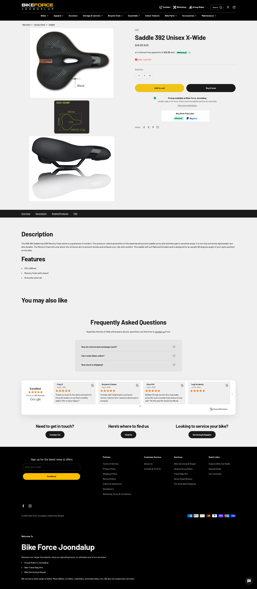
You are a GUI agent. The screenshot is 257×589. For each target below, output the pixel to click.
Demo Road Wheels (183, 479)
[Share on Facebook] (144, 127)
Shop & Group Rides (183, 469)
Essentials (133, 15)
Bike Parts (170, 15)
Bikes (43, 15)
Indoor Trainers (152, 15)
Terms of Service (111, 463)
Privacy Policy (109, 469)
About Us (148, 463)
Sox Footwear (215, 473)
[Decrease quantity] (139, 75)
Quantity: (139, 69)
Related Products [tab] (60, 213)
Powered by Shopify (56, 516)
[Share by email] (157, 127)
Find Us (128, 434)
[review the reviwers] (92, 386)
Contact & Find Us (152, 469)
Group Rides (198, 7)
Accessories (188, 15)
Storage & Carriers (91, 15)
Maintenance (208, 15)
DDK (137, 30)
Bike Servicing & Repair (185, 463)
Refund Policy (109, 479)
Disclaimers (108, 489)
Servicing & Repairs (202, 434)
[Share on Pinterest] (153, 127)
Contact (166, 7)
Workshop (181, 7)
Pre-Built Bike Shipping (185, 483)
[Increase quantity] (150, 75)
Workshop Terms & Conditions (117, 494)
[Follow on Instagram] (30, 506)
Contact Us (55, 434)
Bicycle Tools (114, 15)
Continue (51, 476)
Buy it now (211, 88)
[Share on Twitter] (148, 127)
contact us (160, 331)
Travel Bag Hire (181, 473)
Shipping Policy (110, 473)
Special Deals (215, 469)
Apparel (57, 15)
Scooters (73, 15)
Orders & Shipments (112, 483)
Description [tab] (41, 213)
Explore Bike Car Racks (219, 463)
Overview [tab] (25, 213)
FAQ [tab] (75, 213)
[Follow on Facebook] (23, 506)
